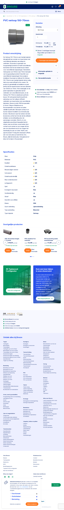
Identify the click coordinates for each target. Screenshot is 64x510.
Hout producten (47, 366)
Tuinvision (45, 393)
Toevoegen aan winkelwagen (47, 60)
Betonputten (46, 348)
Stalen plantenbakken (8, 439)
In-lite (44, 388)
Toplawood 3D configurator (50, 414)
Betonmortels (6, 408)
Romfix (45, 385)
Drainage (25, 398)
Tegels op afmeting (8, 360)
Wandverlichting (27, 362)
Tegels (5, 341)
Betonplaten (46, 347)
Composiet (6, 446)
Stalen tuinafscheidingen (9, 444)
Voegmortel (6, 415)
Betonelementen (7, 436)
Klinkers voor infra (7, 379)
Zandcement (46, 357)
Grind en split (6, 401)
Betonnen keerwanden (48, 359)
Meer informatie (15, 250)
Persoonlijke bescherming (49, 372)
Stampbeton (46, 354)
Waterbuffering (27, 427)
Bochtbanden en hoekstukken (10, 389)
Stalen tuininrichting (8, 441)
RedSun (45, 390)
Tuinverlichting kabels (28, 361)
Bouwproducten (47, 371)
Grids (4, 405)
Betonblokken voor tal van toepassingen (49, 344)
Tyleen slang (26, 387)
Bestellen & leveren (48, 419)
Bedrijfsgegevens (47, 412)
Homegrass (46, 383)
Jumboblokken (7, 382)
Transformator (26, 366)
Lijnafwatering (26, 428)
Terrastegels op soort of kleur (10, 352)
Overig (45, 364)
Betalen (45, 420)
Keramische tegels (7, 354)
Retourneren (46, 422)
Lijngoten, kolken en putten (30, 421)
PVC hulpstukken (23, 16)
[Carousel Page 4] (33, 256)
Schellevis (45, 381)
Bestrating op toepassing (9, 371)
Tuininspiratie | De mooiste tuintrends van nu (49, 404)
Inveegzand (6, 422)
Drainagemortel (7, 420)
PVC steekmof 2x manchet (30, 239)
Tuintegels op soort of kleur (10, 348)
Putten (24, 433)
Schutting (5, 434)
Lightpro (45, 386)
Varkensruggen (7, 384)
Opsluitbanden (6, 359)
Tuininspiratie (6, 460)
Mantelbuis (26, 407)
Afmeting (38, 27)
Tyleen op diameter (28, 392)
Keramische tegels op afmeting (11, 355)
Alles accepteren (32, 504)
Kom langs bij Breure (44, 298)
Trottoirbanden (7, 387)
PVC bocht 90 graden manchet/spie (51, 239)
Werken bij (45, 407)
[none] (4, 11)
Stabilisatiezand (47, 350)
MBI (44, 391)
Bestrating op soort (8, 369)
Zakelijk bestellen (47, 425)
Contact (45, 417)
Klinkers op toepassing (9, 372)
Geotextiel (5, 403)
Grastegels (6, 381)
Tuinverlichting (27, 352)
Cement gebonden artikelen (10, 417)
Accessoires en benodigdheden (11, 419)
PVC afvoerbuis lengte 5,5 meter (12, 239)
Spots (24, 357)
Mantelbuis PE (26, 411)
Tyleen (25, 385)
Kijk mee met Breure (48, 415)
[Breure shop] (10, 6)
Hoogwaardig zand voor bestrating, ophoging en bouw (12, 397)
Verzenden (56, 484)
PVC (15, 16)
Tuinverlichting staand (28, 356)
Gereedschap (46, 367)
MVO (4, 464)
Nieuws (5, 458)
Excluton (45, 380)
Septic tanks (26, 430)
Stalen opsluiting (7, 442)
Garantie (45, 424)
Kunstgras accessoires (28, 345)
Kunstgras (26, 341)
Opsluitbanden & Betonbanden (10, 386)
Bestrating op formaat (8, 367)
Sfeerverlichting (27, 359)
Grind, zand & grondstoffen (10, 394)
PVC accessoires (27, 378)
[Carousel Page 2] (32, 256)
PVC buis (25, 374)
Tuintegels (5, 343)
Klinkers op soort (7, 377)
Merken (45, 377)
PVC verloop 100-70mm (43, 16)
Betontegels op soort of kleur (10, 350)
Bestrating (6, 365)
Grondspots (26, 367)
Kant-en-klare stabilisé (48, 352)
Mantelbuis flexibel (28, 409)
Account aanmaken (48, 427)
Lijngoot (25, 423)
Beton (44, 341)
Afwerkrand (6, 437)
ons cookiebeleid (23, 487)
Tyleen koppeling (27, 388)
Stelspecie (46, 355)
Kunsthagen (26, 347)
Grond (4, 400)
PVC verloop (32, 16)
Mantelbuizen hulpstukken (29, 414)
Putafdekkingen (27, 435)
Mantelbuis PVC (27, 413)
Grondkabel (26, 416)
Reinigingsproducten (48, 369)
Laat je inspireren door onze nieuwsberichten (50, 401)
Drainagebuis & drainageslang (30, 401)
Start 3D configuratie (14, 290)
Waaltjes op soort (7, 376)
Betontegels (6, 345)
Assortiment (9, 16)
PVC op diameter (27, 380)
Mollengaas (6, 406)
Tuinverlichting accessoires (30, 364)
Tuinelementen (7, 429)
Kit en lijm (5, 424)
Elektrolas (25, 393)
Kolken (25, 425)
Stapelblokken (6, 432)
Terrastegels (6, 347)
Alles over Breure (47, 398)
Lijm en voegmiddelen (9, 413)
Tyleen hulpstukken (28, 390)
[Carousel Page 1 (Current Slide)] (31, 256)
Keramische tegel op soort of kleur (11, 357)
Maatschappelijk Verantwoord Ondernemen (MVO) (50, 409)
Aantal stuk (39, 34)
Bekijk (8, 250)
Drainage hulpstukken (28, 402)
